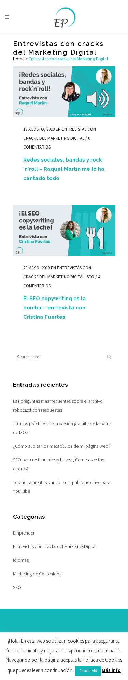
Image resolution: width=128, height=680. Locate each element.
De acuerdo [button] (88, 670)
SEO (90, 277)
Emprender (23, 533)
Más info (111, 670)
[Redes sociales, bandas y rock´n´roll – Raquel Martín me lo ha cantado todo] (64, 91)
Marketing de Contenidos (37, 574)
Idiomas (21, 560)
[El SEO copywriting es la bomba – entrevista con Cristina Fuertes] (64, 230)
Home (18, 59)
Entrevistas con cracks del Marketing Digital (54, 546)
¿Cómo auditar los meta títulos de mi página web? (61, 446)
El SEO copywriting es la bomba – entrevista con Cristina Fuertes (54, 307)
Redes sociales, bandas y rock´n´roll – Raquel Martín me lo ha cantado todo (63, 169)
